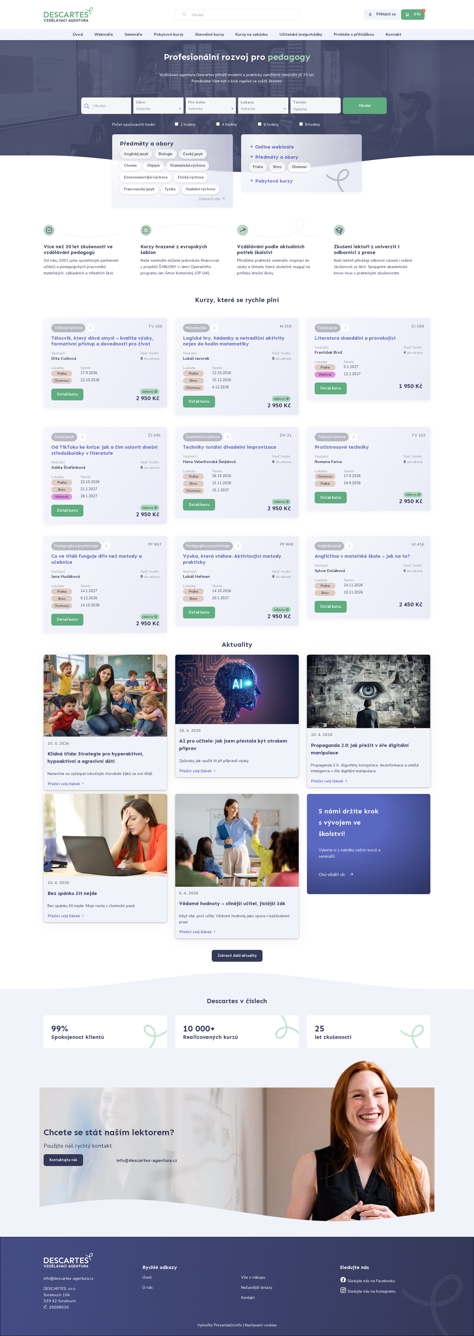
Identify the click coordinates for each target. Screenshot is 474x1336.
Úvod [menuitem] (78, 34)
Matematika (196, 327)
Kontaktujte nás (63, 1160)
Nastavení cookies (261, 1325)
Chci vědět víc (334, 875)
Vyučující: (58, 353)
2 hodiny (187, 124)
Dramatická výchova (187, 165)
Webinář (325, 374)
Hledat (365, 105)
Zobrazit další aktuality (237, 955)
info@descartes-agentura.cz (147, 1161)
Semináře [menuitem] (133, 34)
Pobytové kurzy (273, 181)
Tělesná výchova (68, 327)
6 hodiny (271, 124)
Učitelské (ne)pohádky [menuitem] (301, 34)
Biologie (166, 154)
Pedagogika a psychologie (76, 545)
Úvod (146, 1277)
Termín (299, 102)
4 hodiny (229, 124)
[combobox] (158, 109)
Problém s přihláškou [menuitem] (354, 34)
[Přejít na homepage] (71, 14)
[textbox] (158, 109)
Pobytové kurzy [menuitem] (168, 34)
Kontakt (248, 1297)
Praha (258, 166)
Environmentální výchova (145, 177)
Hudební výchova (200, 189)
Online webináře (274, 147)
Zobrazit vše (210, 199)
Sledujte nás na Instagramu (371, 1291)
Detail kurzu (67, 394)
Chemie (130, 165)
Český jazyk (193, 154)
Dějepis (153, 165)
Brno (277, 166)
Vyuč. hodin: (149, 353)
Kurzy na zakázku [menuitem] (251, 34)
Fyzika (170, 189)
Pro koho (196, 102)
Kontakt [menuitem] (393, 34)
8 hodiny (312, 124)
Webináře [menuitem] (103, 34)
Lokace (247, 102)
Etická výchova (191, 177)
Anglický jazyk (136, 154)
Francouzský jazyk (139, 189)
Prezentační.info (228, 1325)
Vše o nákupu (253, 1277)
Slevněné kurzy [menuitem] (209, 34)
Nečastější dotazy (256, 1287)
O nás (147, 1287)
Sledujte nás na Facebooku (370, 1281)
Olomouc (299, 166)
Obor (141, 102)
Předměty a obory (276, 157)
